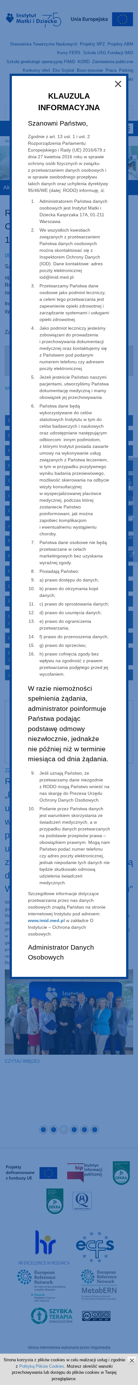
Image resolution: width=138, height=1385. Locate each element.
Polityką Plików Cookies (41, 1366)
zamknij (131, 1360)
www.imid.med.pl (46, 920)
